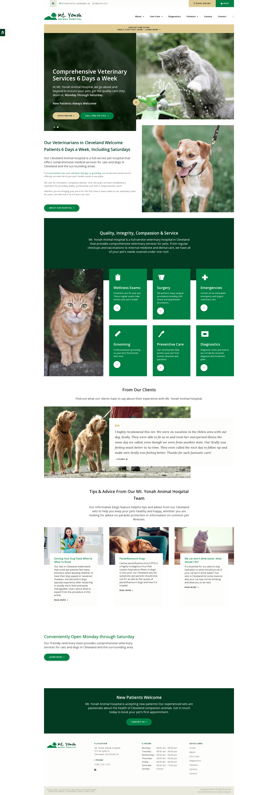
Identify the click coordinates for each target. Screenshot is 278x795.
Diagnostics (174, 16)
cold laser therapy (79, 173)
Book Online (203, 3)
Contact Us (138, 722)
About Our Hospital (60, 208)
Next (136, 102)
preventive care (58, 173)
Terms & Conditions (56, 791)
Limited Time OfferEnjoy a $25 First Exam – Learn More (137, 28)
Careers (208, 16)
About (138, 16)
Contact (222, 16)
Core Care (155, 16)
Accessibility (71, 791)
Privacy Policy (52, 789)
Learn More (117, 307)
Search (80, 791)
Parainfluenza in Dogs (132, 558)
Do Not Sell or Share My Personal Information (77, 789)
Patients (191, 16)
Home (192, 747)
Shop (226, 3)
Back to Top (89, 791)
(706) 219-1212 (100, 3)
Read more (60, 600)
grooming (96, 173)
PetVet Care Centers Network (219, 792)
